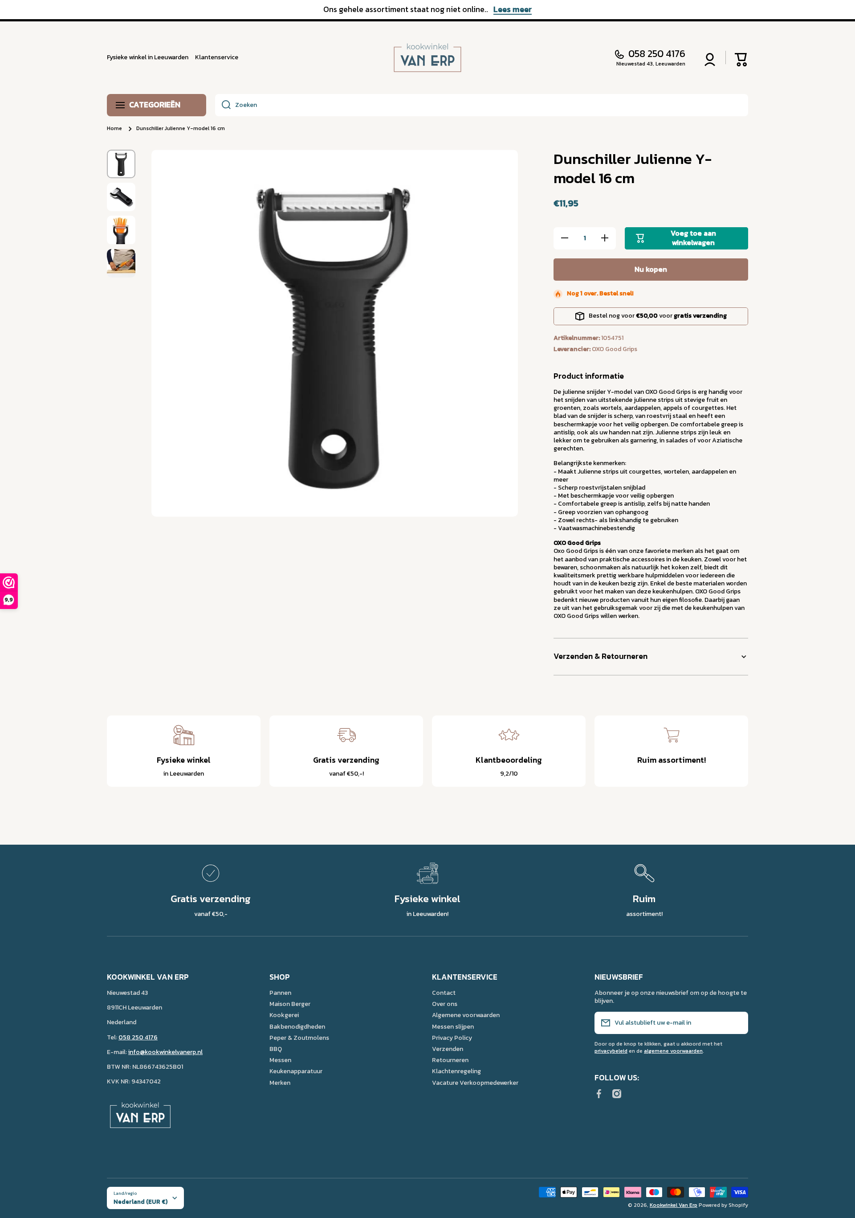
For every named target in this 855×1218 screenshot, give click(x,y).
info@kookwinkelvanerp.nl (165, 1052)
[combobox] (481, 105)
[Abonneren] (737, 1023)
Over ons (444, 1003)
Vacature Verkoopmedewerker (475, 1082)
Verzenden (447, 1048)
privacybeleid (610, 1051)
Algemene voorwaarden (466, 1014)
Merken (279, 1082)
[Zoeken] (223, 105)
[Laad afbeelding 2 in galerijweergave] (121, 197)
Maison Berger (289, 1003)
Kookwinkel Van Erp (673, 1205)
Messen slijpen (453, 1026)
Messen (280, 1059)
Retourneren (450, 1059)
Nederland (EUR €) (140, 1201)
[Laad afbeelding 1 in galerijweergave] (121, 164)
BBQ (275, 1048)
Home (114, 128)
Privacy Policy (452, 1037)
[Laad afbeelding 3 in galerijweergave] (121, 230)
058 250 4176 (656, 54)
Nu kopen (651, 269)
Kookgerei (284, 1014)
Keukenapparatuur (295, 1071)
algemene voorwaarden (673, 1051)
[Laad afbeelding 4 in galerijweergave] (121, 263)
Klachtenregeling (456, 1071)
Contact (444, 992)
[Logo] (427, 58)
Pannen (280, 992)
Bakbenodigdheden (297, 1026)
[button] (741, 57)
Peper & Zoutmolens (299, 1037)
